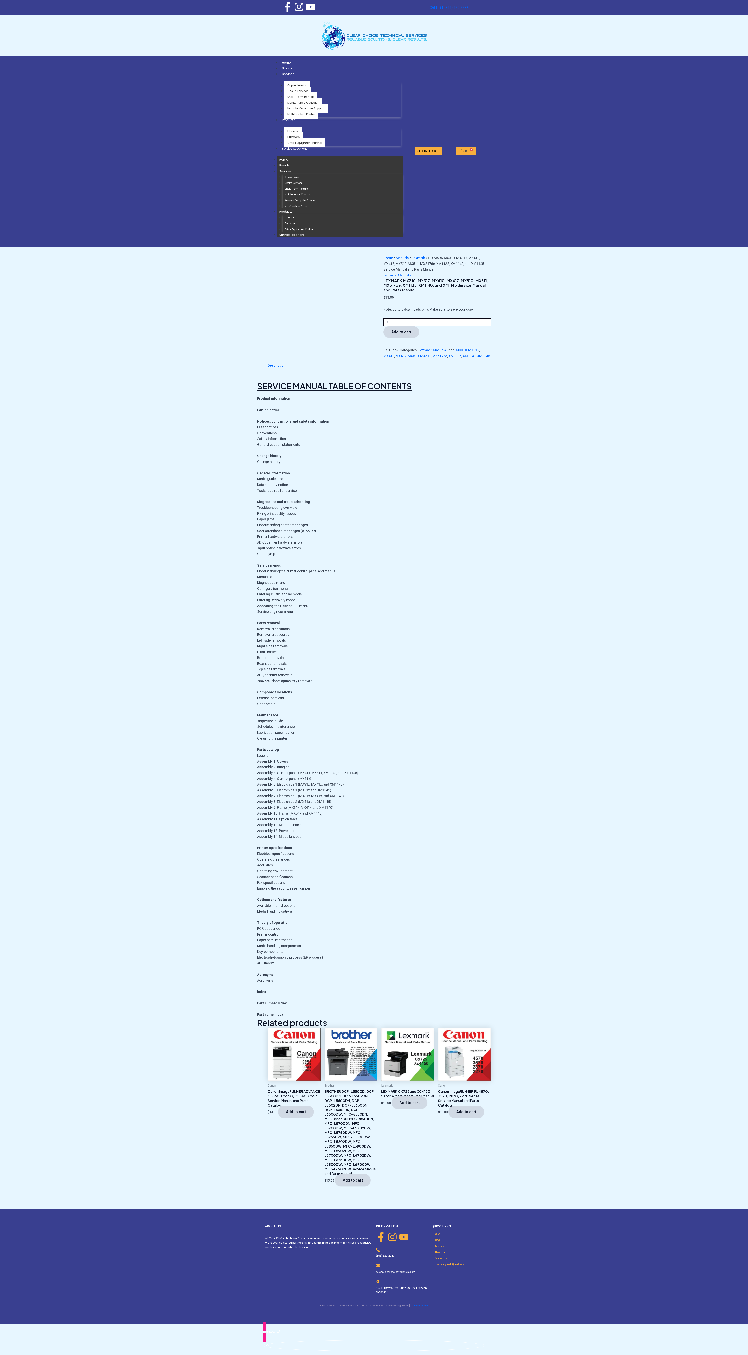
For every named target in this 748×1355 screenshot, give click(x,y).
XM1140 (469, 356)
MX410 (388, 356)
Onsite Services (297, 91)
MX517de (439, 356)
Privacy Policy (419, 1305)
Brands (287, 68)
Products (288, 120)
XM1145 (483, 356)
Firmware (293, 137)
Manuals (293, 131)
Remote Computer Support (306, 108)
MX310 (461, 350)
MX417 (401, 356)
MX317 (473, 350)
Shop (437, 1234)
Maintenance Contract (303, 103)
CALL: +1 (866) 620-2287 (449, 7)
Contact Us (440, 1258)
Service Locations (294, 149)
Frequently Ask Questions (449, 1264)
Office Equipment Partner (304, 143)
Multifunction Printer (301, 114)
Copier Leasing (297, 85)
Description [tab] (276, 365)
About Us (439, 1252)
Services (288, 74)
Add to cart (401, 332)
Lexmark (418, 258)
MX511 (425, 356)
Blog (437, 1240)
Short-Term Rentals (300, 97)
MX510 (413, 356)
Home (286, 62)
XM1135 (455, 356)
